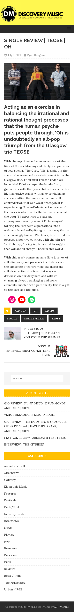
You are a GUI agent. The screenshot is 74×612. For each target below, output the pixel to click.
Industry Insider (15, 514)
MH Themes (61, 606)
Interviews (11, 521)
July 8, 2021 (14, 55)
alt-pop (20, 310)
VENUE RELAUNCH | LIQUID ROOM (30, 415)
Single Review (34, 318)
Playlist (9, 534)
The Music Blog (15, 582)
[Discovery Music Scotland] (37, 22)
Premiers (10, 548)
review (49, 310)
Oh (35, 310)
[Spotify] (31, 299)
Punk (7, 562)
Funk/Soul (11, 507)
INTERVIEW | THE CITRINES (24, 444)
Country (9, 480)
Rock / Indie (12, 576)
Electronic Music (15, 486)
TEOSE (56, 318)
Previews (10, 555)
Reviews (9, 569)
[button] (68, 29)
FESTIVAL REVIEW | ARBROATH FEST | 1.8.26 (35, 438)
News (8, 527)
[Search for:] (37, 378)
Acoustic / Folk (15, 466)
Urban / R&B (13, 589)
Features (10, 493)
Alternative (11, 473)
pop (7, 541)
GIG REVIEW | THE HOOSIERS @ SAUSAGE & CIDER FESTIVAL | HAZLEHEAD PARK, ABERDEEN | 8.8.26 (35, 426)
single (12, 318)
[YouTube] (21, 299)
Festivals (10, 500)
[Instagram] (12, 299)
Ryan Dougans (36, 55)
